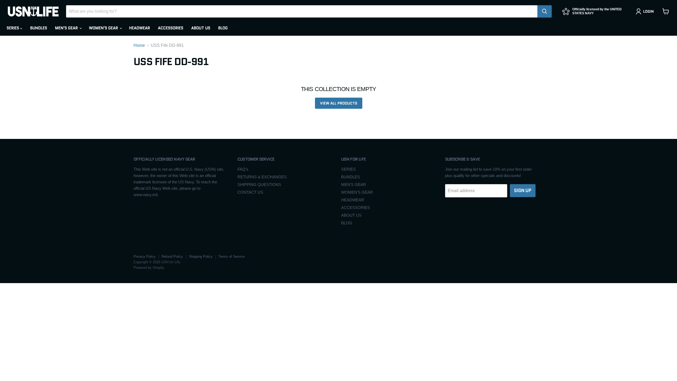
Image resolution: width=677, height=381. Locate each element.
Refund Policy (172, 256)
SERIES (13, 28)
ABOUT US (200, 28)
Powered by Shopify (149, 268)
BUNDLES (38, 28)
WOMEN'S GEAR (104, 28)
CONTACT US (250, 192)
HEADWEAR (139, 28)
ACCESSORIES (170, 28)
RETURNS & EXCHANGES (262, 177)
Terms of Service (231, 256)
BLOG (223, 28)
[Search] (544, 11)
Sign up (522, 190)
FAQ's (242, 169)
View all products (338, 103)
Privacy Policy (145, 256)
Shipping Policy (201, 256)
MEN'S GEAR (67, 28)
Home (139, 45)
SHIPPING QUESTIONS (259, 184)
